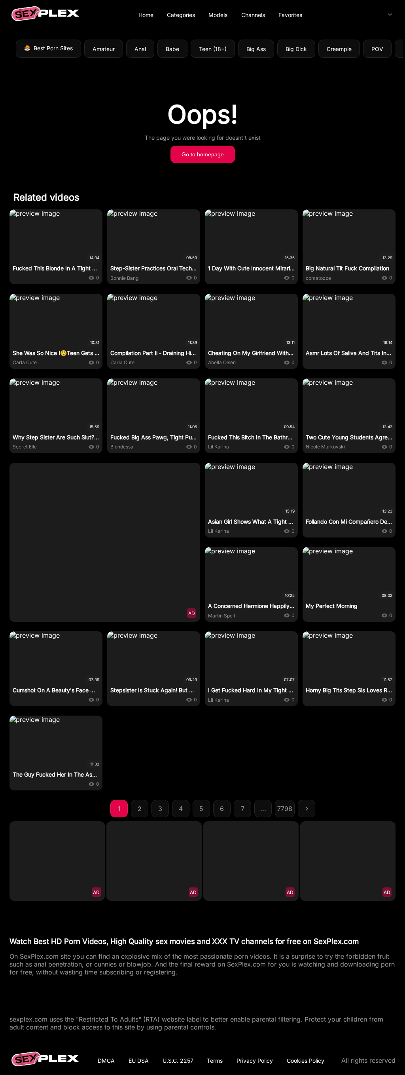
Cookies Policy (305, 1060)
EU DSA (139, 1060)
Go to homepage (203, 154)
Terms (215, 1060)
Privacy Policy (255, 1060)
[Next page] (306, 808)
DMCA (106, 1060)
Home (145, 14)
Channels (253, 14)
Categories (181, 14)
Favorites (290, 14)
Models (217, 14)
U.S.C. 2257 (178, 1060)
